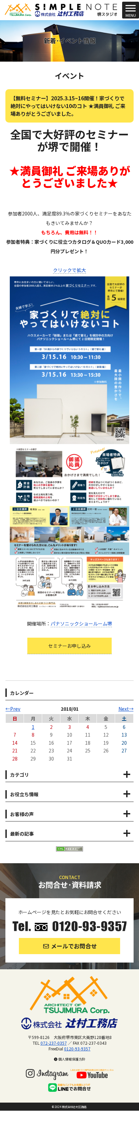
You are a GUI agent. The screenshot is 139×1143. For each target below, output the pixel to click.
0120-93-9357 (77, 1048)
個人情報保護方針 (71, 1059)
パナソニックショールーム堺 (81, 623)
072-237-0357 (53, 1043)
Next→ (126, 708)
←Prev (12, 708)
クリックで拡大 (69, 270)
